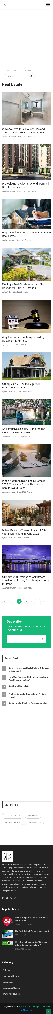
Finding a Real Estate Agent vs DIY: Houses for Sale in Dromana (23, 286)
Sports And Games (11, 988)
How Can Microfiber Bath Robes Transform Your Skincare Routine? (28, 678)
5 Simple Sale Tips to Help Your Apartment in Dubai (21, 385)
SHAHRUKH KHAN (13, 816)
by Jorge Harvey (8, 345)
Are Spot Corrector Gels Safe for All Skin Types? (27, 695)
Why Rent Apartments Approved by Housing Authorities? (23, 339)
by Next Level (7, 392)
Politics (6, 970)
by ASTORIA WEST (9, 588)
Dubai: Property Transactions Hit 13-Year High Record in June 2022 (24, 532)
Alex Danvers (33, 816)
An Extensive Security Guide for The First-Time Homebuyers (23, 430)
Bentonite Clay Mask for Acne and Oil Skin (28, 703)
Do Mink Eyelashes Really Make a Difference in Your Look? (29, 669)
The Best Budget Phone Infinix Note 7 (32, 931)
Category (16, 70)
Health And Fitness (11, 976)
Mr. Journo (27, 1010)
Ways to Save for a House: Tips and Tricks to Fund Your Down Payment (23, 130)
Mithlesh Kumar (34, 822)
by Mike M (6, 437)
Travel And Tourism (11, 994)
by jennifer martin (8, 492)
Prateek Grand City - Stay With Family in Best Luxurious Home (26, 185)
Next (41, 601)
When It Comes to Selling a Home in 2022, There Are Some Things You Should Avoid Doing (24, 484)
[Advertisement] (26, 39)
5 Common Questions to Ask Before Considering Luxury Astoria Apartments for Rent (26, 580)
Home (7, 70)
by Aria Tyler (6, 292)
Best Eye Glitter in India (19, 686)
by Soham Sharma (8, 191)
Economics (8, 982)
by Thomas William (9, 137)
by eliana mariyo (8, 240)
